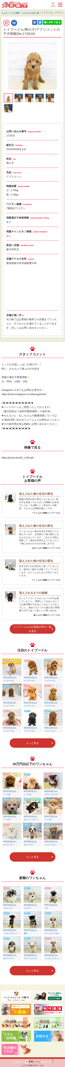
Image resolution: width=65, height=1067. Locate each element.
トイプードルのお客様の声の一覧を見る (32, 629)
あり (8, 222)
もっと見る (32, 743)
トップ (4, 13)
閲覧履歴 (53, 6)
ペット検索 (14, 13)
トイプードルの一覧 (30, 13)
